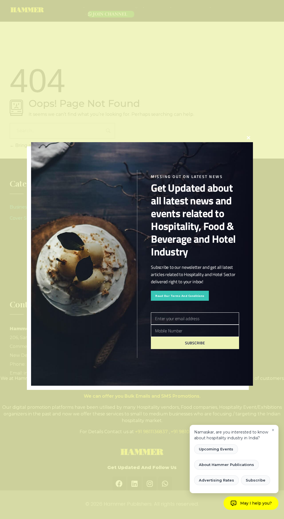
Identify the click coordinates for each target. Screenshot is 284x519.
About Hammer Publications (226, 464)
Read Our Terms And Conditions (179, 296)
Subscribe (255, 480)
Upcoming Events (216, 449)
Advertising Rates (216, 480)
